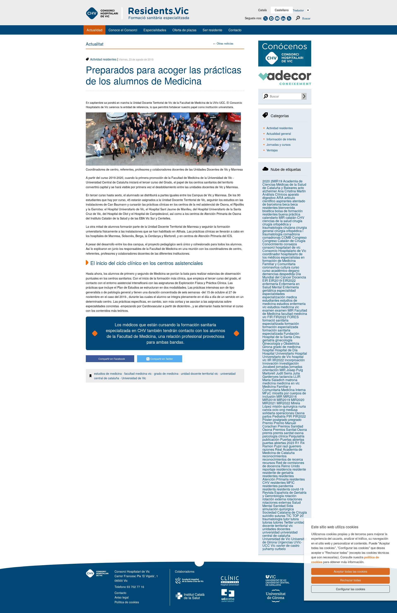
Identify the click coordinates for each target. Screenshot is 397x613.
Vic (273, 545)
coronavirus (271, 267)
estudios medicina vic (283, 307)
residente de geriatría (277, 472)
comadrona (291, 234)
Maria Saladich (273, 379)
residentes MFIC (282, 482)
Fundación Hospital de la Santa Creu (281, 335)
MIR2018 (269, 399)
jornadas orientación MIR (282, 368)
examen (268, 310)
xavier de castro (287, 545)
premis (267, 432)
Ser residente (212, 30)
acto (301, 187)
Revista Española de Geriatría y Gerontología (284, 494)
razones (268, 449)
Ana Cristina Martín (292, 191)
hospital (268, 350)
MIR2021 (269, 403)
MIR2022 (283, 403)
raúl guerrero (291, 446)
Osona (300, 413)
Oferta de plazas (184, 30)
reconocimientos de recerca (282, 459)
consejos (290, 244)
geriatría (268, 340)
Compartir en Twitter (161, 358)
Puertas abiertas (292, 439)
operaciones (285, 413)
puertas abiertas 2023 (278, 442)
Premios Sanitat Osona (290, 429)
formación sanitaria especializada (276, 332)
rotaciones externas (276, 502)
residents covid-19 (290, 489)
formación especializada (280, 326)
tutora (295, 519)
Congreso (299, 237)
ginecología (283, 340)
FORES (293, 316)
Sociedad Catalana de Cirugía (284, 512)
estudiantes (270, 300)
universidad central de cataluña (280, 534)
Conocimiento (272, 244)
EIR (265, 280)
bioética (268, 210)
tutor (286, 519)
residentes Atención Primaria (278, 477)
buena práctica (289, 214)
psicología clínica (275, 436)
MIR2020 (297, 399)
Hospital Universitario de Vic (284, 355)
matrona (291, 379)
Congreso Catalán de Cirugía (283, 240)
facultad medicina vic (138, 373)
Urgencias (285, 542)
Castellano (282, 10)
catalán (291, 217)
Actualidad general (279, 133)
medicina (269, 383)
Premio (267, 422)
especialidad (286, 290)
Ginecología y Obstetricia (280, 343)
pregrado (294, 419)
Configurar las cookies (350, 589)
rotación (291, 495)
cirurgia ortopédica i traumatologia (282, 232)
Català (262, 10)
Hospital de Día (286, 350)
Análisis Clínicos (274, 194)
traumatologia (272, 519)
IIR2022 (278, 360)
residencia (284, 469)
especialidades (273, 293)
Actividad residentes (103, 59)
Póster (267, 419)
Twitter (288, 522)
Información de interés (281, 139)
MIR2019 (283, 399)
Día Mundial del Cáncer (281, 275)
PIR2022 (299, 416)
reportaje (268, 469)
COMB (286, 237)
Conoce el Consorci (123, 30)
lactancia (286, 376)
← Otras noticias (223, 43)
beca (286, 204)
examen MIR (284, 310)
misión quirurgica (285, 406)
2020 (266, 181)
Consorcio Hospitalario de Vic (284, 250)
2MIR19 (276, 181)
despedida (287, 273)
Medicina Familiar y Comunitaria (276, 388)
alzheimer (269, 191)
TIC (289, 515)
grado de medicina (166, 373)
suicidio (268, 515)
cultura (285, 267)
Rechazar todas (350, 580)
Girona (267, 346)
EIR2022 (289, 280)
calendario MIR (273, 217)
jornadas (282, 366)
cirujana (289, 227)
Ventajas (272, 150)
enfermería (270, 283)
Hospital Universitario (278, 353)
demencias (270, 273)
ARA (279, 197)
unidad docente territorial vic (199, 373)
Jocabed (268, 366)
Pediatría (279, 416)
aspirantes (284, 201)
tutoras (267, 522)
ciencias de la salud (277, 220)
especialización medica (279, 297)
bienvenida (287, 207)
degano (293, 270)
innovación (270, 363)
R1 (297, 442)
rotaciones (294, 499)
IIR (269, 360)
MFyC (266, 393)
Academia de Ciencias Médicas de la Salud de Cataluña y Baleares (284, 184)
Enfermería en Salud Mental (281, 285)
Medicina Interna (293, 389)
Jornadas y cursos (279, 144)
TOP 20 (298, 515)
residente (299, 469)
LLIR (296, 376)
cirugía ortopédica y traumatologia (276, 226)
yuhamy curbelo (274, 548)
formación (292, 323)
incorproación (295, 360)
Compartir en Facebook (111, 358)
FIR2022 (280, 316)
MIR (279, 396)
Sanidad (279, 505)
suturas (280, 515)
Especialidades (154, 30)
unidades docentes (276, 528)
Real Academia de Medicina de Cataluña (282, 451)
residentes (270, 475)
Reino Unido (290, 466)
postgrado (280, 419)
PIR (289, 416)
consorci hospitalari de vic (281, 247)
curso (295, 267)
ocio (275, 409)
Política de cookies (127, 602)
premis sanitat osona (288, 432)
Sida (289, 505)
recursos (268, 462)
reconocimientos (274, 456)
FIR (270, 316)
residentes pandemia (277, 485)
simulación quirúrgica (278, 509)
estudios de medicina (108, 373)
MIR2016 (290, 396)
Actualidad (94, 30)
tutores (278, 522)
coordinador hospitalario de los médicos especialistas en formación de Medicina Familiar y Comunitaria (283, 259)
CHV (300, 217)
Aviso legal (122, 597)
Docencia (299, 277)
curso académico (274, 270)
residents (269, 489)
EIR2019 (275, 280)
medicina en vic (288, 383)
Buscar (306, 18)
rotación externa (274, 499)
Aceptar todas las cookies (350, 571)
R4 (302, 442)
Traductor (298, 10)
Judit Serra (284, 373)
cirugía (297, 220)
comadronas (271, 237)
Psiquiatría (296, 436)
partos (266, 416)
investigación (289, 363)
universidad (271, 532)
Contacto (235, 30)
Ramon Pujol (272, 446)
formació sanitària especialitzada (275, 322)
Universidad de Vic (134, 378)
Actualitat (94, 44)
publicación (270, 439)
